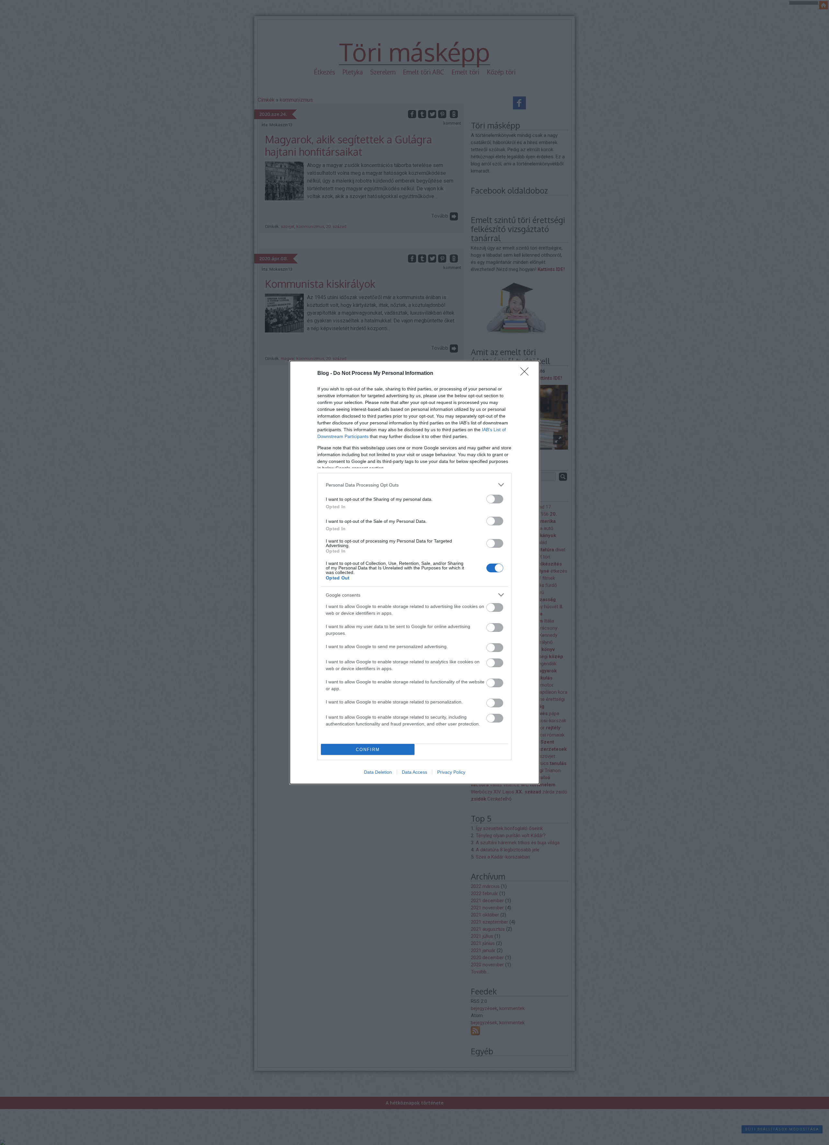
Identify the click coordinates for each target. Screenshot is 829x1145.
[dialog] (414, 572)
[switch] (494, 499)
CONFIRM (368, 749)
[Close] (526, 373)
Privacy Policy (451, 772)
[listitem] (414, 484)
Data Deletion (378, 772)
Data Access (414, 772)
